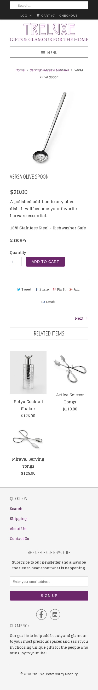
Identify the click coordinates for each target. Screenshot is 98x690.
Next (79, 318)
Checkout (68, 15)
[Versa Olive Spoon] (49, 127)
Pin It (61, 289)
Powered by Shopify (62, 674)
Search (16, 509)
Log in (26, 15)
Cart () (48, 15)
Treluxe (38, 674)
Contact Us (19, 539)
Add (76, 289)
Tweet (26, 289)
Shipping (18, 519)
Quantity (18, 252)
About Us (18, 529)
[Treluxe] (49, 33)
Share (44, 289)
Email (50, 302)
